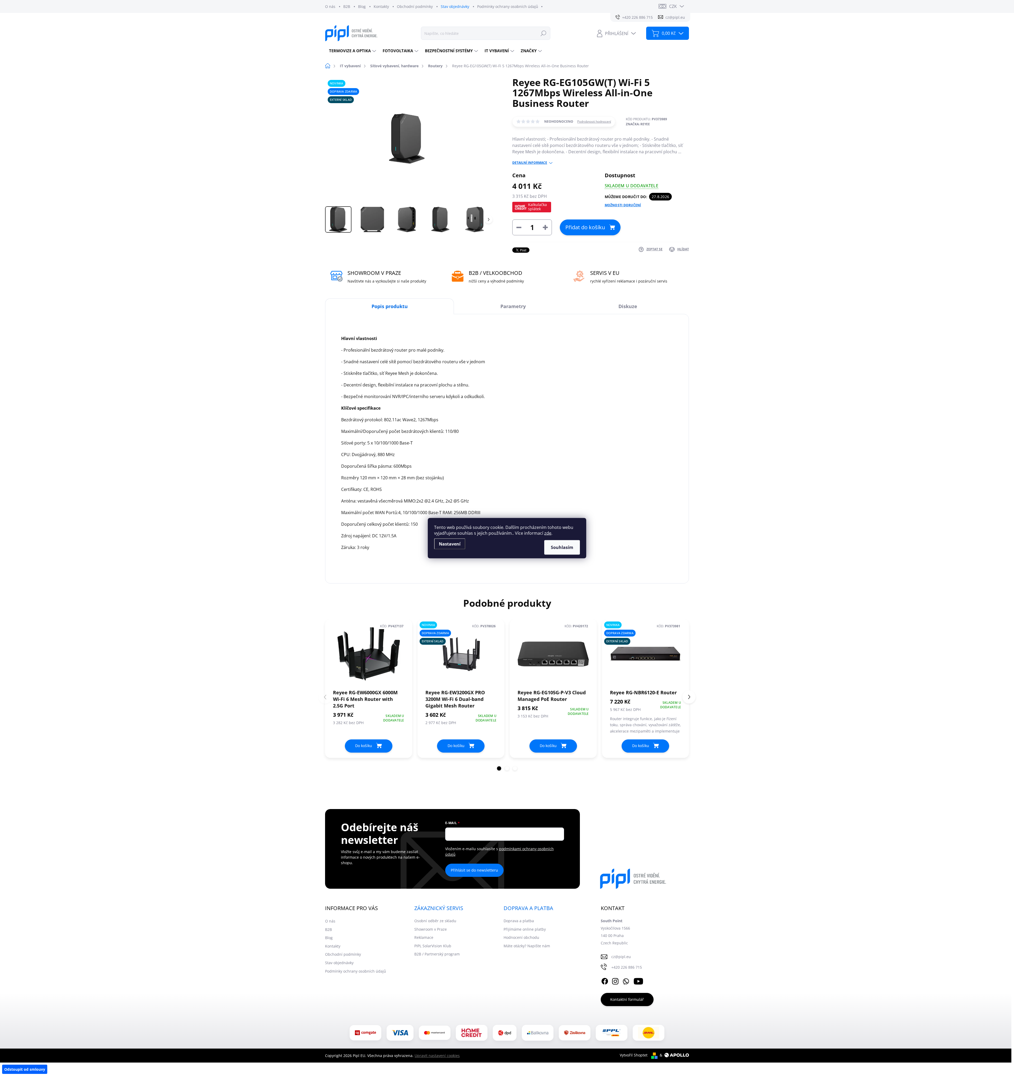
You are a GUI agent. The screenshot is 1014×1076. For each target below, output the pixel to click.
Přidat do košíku (585, 227)
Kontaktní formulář (627, 999)
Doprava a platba (519, 920)
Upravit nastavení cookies (437, 1055)
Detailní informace (529, 163)
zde (547, 533)
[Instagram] (615, 980)
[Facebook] (605, 980)
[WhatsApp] (626, 980)
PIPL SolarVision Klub (432, 945)
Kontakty (381, 6)
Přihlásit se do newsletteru (474, 870)
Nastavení (450, 544)
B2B (346, 6)
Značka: (638, 124)
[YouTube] (638, 980)
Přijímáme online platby (525, 929)
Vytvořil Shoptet (633, 1055)
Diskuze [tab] (627, 306)
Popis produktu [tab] (390, 306)
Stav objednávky (455, 6)
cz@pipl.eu (621, 956)
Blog (362, 6)
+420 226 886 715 (626, 967)
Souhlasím (562, 547)
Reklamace (423, 937)
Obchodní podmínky (415, 6)
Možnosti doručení (623, 205)
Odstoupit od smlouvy (24, 1069)
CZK (673, 6)
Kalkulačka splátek (537, 206)
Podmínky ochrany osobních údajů (507, 6)
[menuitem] (352, 51)
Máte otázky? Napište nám (527, 945)
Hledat (543, 33)
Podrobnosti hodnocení (594, 121)
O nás (330, 6)
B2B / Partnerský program (437, 954)
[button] (499, 768)
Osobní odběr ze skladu (435, 920)
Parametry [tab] (513, 306)
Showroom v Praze (430, 929)
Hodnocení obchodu (521, 937)
